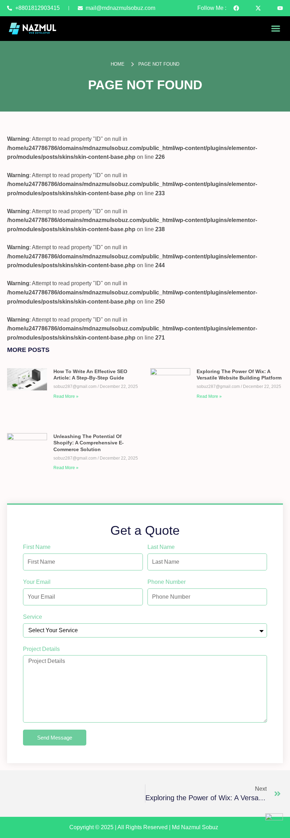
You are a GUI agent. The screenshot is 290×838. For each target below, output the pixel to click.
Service (32, 617)
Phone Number (166, 582)
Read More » (66, 396)
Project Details (41, 649)
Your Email (37, 582)
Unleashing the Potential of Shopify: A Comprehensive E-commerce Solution (88, 442)
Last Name (161, 547)
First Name (37, 547)
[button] (276, 28)
